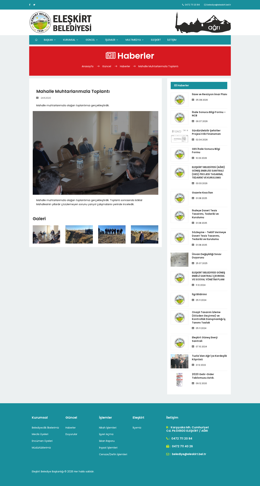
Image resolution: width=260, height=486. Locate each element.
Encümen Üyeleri (42, 441)
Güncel (106, 66)
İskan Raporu (107, 441)
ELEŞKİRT (156, 40)
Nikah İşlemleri (107, 427)
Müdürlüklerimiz (41, 447)
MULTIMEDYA (133, 40)
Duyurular (71, 434)
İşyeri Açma (106, 434)
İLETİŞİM (171, 40)
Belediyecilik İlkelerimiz (45, 427)
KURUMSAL (69, 40)
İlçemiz (137, 427)
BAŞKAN (48, 40)
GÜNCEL (90, 40)
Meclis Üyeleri (40, 434)
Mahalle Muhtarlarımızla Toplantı (158, 66)
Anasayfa (88, 66)
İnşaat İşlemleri (108, 447)
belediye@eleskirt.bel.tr (188, 454)
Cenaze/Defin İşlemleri (113, 454)
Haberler (125, 66)
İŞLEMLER (110, 40)
